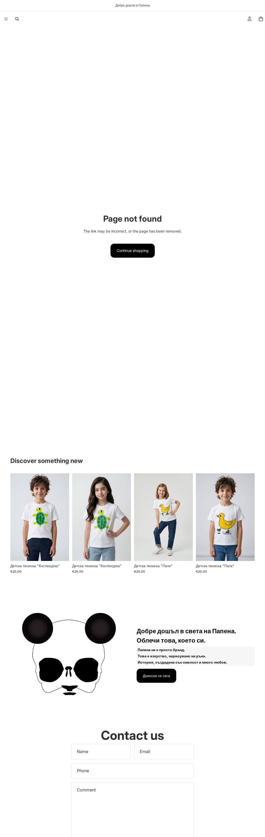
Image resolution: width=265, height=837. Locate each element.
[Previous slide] (78, 517)
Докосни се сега (156, 675)
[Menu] (6, 19)
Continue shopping (133, 250)
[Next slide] (125, 517)
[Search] (17, 19)
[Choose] (61, 553)
